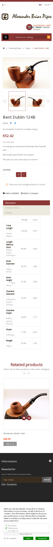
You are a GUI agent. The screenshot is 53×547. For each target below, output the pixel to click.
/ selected (10, 538)
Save (28, 538)
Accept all (42, 538)
